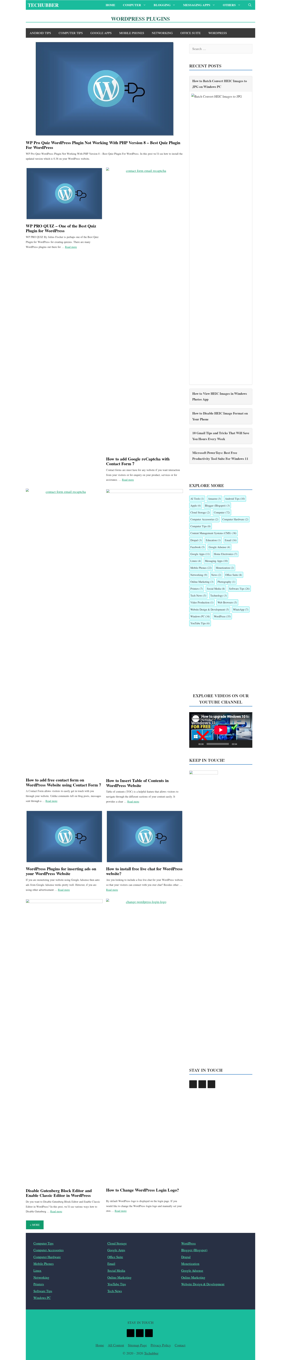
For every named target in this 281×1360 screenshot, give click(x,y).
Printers (196, 588)
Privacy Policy (161, 1345)
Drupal (196, 540)
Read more (71, 247)
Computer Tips (71, 33)
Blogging (162, 5)
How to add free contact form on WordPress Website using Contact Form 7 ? (63, 785)
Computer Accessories (204, 519)
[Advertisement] (220, 659)
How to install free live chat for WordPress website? (144, 871)
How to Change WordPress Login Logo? (142, 1190)
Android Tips (40, 33)
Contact (180, 1345)
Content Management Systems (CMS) (213, 533)
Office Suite (190, 33)
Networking (162, 33)
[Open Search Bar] (249, 5)
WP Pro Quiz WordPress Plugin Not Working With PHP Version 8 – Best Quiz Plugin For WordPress (103, 144)
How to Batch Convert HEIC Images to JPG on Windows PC (219, 83)
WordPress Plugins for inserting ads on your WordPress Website (61, 871)
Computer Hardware (235, 519)
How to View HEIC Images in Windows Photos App (219, 396)
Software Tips (239, 588)
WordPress (217, 33)
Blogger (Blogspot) (217, 505)
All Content (116, 1345)
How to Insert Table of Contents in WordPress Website (137, 782)
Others (229, 5)
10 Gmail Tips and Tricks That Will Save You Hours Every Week (220, 436)
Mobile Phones (131, 33)
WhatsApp (240, 609)
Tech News (198, 595)
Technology (218, 595)
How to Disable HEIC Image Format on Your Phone (220, 416)
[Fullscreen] (247, 744)
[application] (220, 730)
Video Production (202, 602)
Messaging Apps (196, 5)
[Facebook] (193, 1084)
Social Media (216, 588)
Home (110, 5)
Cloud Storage (200, 512)
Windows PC (200, 616)
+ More (35, 1225)
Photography (226, 582)
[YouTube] (211, 1084)
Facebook (197, 547)
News (216, 575)
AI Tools (197, 498)
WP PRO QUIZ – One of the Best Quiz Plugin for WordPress (61, 228)
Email (231, 540)
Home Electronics (225, 554)
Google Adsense (219, 547)
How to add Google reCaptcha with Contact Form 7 (138, 461)
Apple (195, 505)
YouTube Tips (200, 623)
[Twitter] (202, 1084)
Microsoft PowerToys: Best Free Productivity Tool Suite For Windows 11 (220, 455)
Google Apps (101, 33)
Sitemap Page (137, 1345)
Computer (132, 5)
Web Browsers (227, 602)
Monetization (225, 568)
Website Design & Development (209, 609)
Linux (195, 561)
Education (213, 540)
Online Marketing (202, 582)
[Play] (194, 744)
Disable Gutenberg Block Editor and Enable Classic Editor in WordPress (59, 1192)
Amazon (214, 498)
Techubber (43, 5)
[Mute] (241, 744)
